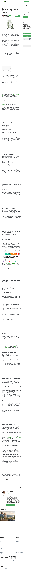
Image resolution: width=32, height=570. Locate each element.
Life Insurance (18, 542)
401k (1, 548)
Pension (17, 541)
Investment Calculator (19, 549)
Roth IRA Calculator (19, 551)
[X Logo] (11, 560)
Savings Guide (2, 549)
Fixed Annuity (18, 540)
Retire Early (2, 551)
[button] (21, 1)
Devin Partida (10, 491)
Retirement (2, 552)
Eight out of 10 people (13, 406)
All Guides (1, 553)
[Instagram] (15, 560)
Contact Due (2, 540)
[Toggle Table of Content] (10, 68)
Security (1, 545)
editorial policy (10, 481)
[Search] (30, 39)
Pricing (1, 542)
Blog (17, 553)
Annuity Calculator (19, 548)
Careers (1, 541)
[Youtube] (13, 560)
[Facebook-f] (10, 560)
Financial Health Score (19, 552)
